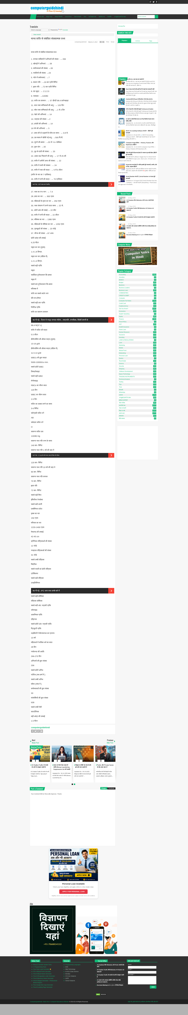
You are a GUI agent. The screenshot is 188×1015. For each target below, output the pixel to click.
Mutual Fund (122, 350)
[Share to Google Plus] (47, 755)
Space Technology (124, 374)
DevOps (67, 974)
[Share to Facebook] (42, 755)
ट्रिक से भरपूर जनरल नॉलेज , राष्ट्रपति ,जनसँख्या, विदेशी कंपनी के (64, 320)
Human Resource (124, 332)
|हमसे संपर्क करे (136, 1001)
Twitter (153, 1)
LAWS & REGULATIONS (126, 340)
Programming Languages (73, 964)
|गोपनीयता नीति (149, 1001)
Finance (121, 319)
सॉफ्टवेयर (121, 416)
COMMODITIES (123, 293)
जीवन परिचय (122, 403)
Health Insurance (124, 327)
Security (121, 366)
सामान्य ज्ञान (122, 413)
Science (121, 363)
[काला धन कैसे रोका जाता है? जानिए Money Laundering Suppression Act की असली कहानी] (62, 753)
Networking (122, 353)
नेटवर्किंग (109, 16)
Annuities (122, 277)
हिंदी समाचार (122, 418)
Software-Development (126, 371)
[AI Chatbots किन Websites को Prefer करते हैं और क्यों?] (122, 200)
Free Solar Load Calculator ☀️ (42, 969)
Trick (120, 387)
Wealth (121, 389)
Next (114, 753)
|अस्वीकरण (142, 1001)
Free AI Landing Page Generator (42, 987)
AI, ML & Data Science (72, 971)
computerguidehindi (81, 42)
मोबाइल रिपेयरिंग (58, 16)
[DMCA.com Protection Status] (101, 995)
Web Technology (70, 969)
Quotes (121, 358)
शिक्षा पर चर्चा (122, 410)
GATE (67, 978)
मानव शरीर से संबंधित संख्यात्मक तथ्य (48, 38)
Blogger (103, 788)
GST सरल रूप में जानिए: (44, 184)
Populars (124, 40)
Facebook (156, 1)
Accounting (122, 274)
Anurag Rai (121, 26)
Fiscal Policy (122, 321)
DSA (66, 967)
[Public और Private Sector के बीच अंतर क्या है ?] (105, 753)
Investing (121, 337)
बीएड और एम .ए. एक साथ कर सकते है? (135, 79)
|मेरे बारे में (156, 1001)
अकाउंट (121, 395)
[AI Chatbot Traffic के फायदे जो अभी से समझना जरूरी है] (40, 753)
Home (33, 16)
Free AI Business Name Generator (43, 978)
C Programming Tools (39, 967)
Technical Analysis (124, 379)
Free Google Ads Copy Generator (43, 985)
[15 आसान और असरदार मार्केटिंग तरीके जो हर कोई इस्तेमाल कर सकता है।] (122, 226)
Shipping (121, 369)
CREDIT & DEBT (124, 295)
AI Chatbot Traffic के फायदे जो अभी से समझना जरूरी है (140, 217)
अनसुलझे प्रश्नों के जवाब (120, 16)
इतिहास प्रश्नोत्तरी (123, 400)
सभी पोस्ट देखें (40, 16)
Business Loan (123, 290)
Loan (120, 342)
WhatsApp (122, 392)
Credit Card (122, 303)
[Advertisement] (137, 60)
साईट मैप (130, 1001)
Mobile (121, 348)
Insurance (122, 335)
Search (156, 16)
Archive (137, 41)
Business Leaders (124, 287)
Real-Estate (122, 361)
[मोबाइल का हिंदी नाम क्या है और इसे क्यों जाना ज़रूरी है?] (83, 753)
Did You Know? (123, 308)
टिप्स (85, 16)
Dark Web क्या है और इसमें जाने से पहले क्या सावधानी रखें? (140, 89)
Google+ (150, 1)
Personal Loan (123, 355)
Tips (120, 384)
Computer (122, 298)
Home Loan (122, 329)
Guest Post (68, 16)
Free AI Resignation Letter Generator (44, 976)
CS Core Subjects (70, 976)
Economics (122, 311)
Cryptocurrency (123, 306)
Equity (121, 316)
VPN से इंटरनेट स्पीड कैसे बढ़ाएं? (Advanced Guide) (139, 109)
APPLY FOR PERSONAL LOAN (73, 891)
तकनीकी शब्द (122, 405)
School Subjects (70, 980)
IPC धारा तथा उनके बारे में (50, 591)
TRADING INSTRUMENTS (127, 376)
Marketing (122, 345)
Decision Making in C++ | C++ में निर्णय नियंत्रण (139, 235)
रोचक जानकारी (77, 16)
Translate (65, 30)
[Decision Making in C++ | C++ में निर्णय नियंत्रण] (122, 235)
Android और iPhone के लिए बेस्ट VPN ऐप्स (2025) (139, 99)
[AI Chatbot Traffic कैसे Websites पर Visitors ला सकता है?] (122, 208)
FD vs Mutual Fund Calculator (42, 971)
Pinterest (41, 731)
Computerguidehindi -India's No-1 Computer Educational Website (49, 1001)
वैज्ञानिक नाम (102, 16)
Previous (31, 753)
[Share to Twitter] (44, 755)
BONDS (121, 280)
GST (120, 324)
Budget (121, 282)
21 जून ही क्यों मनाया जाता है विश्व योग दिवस (48, 455)
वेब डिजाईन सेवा (92, 16)
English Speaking (124, 314)
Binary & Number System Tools (42, 964)
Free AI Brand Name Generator (42, 974)
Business (121, 285)
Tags (150, 41)
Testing (121, 382)
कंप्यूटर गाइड (49, 16)
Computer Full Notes (125, 301)
